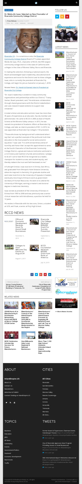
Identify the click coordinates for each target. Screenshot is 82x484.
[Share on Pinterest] (45, 274)
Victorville (45, 405)
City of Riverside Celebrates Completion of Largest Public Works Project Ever (41, 287)
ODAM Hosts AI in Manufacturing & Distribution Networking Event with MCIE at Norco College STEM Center (11, 317)
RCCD (16, 23)
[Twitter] (57, 17)
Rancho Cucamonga (49, 395)
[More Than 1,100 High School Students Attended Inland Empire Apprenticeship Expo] (45, 335)
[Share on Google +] (40, 274)
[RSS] (62, 17)
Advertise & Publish (11, 392)
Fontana (45, 389)
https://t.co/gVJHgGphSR (51, 460)
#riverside (54, 450)
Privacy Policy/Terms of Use (19, 481)
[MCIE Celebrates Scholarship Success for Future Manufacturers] (11, 335)
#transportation (48, 464)
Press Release (12, 21)
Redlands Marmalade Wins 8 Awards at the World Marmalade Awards (71, 189)
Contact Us (8, 386)
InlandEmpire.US (11, 379)
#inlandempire (47, 435)
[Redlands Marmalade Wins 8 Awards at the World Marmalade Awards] (59, 187)
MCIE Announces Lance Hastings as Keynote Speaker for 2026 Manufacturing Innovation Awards (71, 111)
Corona (45, 402)
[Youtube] (67, 17)
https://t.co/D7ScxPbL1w (51, 448)
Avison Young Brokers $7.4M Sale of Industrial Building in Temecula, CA (15, 286)
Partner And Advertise (58, 480)
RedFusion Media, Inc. (22, 480)
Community (8, 444)
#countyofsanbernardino (68, 435)
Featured (7, 453)
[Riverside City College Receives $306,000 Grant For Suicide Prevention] (34, 221)
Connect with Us (72, 480)
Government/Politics (11, 450)
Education (8, 10)
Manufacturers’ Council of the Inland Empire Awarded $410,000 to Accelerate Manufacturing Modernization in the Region (27, 319)
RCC (12, 23)
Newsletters (8, 389)
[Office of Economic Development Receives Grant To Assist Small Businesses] (9, 221)
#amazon (53, 462)
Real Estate (8, 460)
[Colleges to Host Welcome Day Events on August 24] (9, 247)
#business (46, 450)
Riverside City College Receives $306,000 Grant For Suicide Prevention (46, 225)
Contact (74, 481)
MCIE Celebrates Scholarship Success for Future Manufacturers (11, 345)
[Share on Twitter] (36, 274)
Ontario (45, 399)
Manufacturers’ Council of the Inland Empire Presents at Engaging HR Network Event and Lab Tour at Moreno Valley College (44, 319)
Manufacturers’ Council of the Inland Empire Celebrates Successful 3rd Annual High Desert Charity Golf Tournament (71, 60)
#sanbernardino (62, 462)
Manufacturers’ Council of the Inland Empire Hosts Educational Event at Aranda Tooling (71, 260)
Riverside (23, 23)
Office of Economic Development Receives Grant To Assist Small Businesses (21, 225)
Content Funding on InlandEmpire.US (17, 395)
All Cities (46, 379)
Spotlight (31, 23)
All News (7, 440)
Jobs (6, 437)
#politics (56, 435)
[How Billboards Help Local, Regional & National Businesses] (28, 335)
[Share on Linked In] (49, 274)
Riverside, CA (9, 56)
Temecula (45, 408)
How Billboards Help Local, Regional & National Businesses (27, 345)
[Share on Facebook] (32, 274)
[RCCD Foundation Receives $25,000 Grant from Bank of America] (34, 248)
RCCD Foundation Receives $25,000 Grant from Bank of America (46, 251)
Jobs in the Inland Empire (62, 481)
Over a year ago (49, 438)
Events (6, 447)
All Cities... (45, 415)
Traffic (6, 463)
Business (7, 431)
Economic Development (12, 457)
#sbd (70, 462)
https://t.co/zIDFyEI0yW (65, 433)
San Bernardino (47, 386)
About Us (7, 382)
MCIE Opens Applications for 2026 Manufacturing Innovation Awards (71, 130)
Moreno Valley (47, 392)
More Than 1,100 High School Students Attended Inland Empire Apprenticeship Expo (44, 347)
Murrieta (45, 412)
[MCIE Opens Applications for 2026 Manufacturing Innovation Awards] (59, 128)
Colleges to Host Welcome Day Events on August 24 (21, 250)
